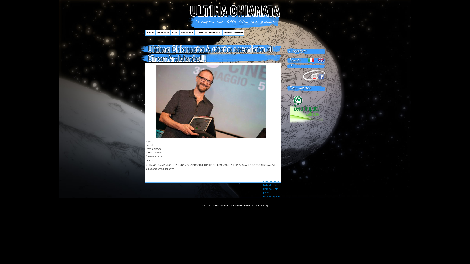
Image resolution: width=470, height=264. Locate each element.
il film (150, 32)
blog (175, 32)
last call (267, 185)
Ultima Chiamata (271, 196)
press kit (215, 32)
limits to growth (270, 189)
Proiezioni (163, 32)
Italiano (311, 60)
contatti (201, 32)
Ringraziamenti (233, 32)
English (321, 60)
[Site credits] (262, 205)
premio (266, 192)
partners (187, 32)
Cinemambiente (271, 181)
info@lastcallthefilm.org (242, 205)
